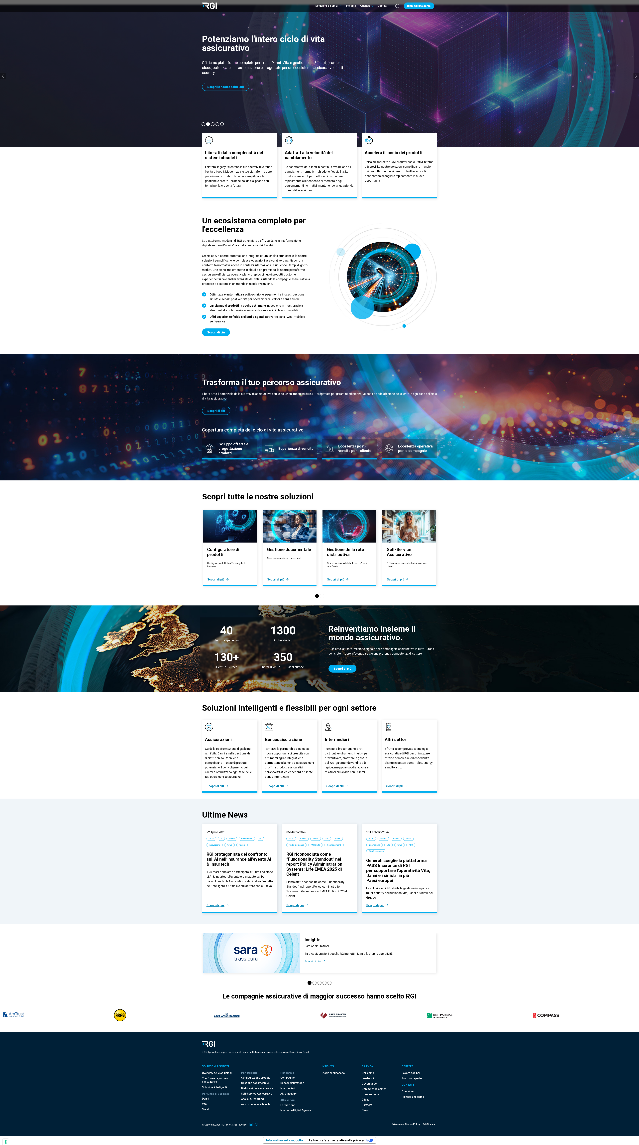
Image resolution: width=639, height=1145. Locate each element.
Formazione (287, 1105)
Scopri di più (216, 332)
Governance (369, 1083)
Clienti (365, 1099)
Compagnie (287, 1077)
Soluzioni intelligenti (214, 1087)
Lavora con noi (411, 1073)
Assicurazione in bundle (255, 1104)
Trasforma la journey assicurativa (215, 1080)
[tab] (317, 596)
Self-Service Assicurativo (256, 1093)
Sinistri (206, 1109)
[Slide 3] (217, 124)
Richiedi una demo (413, 1096)
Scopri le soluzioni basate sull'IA (230, 83)
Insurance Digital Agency (295, 1110)
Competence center (374, 1089)
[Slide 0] (203, 124)
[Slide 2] (212, 124)
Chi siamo (368, 1073)
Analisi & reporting (252, 1099)
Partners (367, 1105)
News (365, 1110)
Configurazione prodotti (255, 1077)
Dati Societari (430, 1124)
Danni (205, 1098)
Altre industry (288, 1093)
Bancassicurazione (292, 1083)
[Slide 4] (222, 124)
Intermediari (287, 1088)
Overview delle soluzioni (217, 1073)
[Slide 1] (208, 124)
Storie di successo (333, 1073)
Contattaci (408, 1091)
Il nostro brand (371, 1094)
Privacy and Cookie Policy (406, 1124)
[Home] (209, 5)
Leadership (368, 1078)
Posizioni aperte (412, 1078)
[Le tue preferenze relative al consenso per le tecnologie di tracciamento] (6, 1142)
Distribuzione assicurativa (257, 1088)
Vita (204, 1104)
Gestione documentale (255, 1083)
